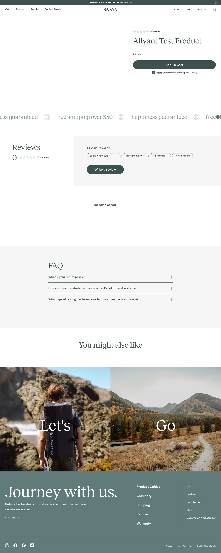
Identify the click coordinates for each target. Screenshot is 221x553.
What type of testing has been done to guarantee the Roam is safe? (93, 299)
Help (189, 9)
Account (202, 9)
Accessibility (188, 546)
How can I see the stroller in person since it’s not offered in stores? (92, 288)
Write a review (105, 169)
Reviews (191, 494)
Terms (177, 546)
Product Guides (148, 486)
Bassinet (20, 9)
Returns (142, 514)
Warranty (144, 523)
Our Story (144, 496)
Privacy (169, 546)
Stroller (35, 9)
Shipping (143, 505)
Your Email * (12, 518)
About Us (108, 463)
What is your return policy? (66, 276)
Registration (194, 502)
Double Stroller (53, 9)
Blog (189, 510)
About (177, 9)
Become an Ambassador (201, 517)
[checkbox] (182, 155)
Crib (7, 9)
